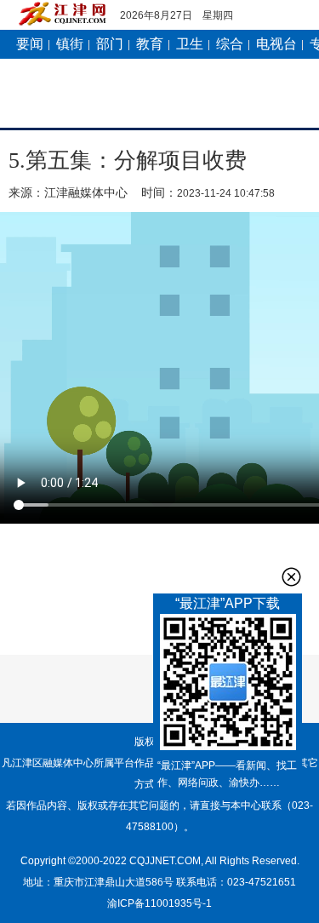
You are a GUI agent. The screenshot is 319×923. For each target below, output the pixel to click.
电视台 (276, 44)
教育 (149, 44)
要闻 (29, 44)
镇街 (69, 44)
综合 (229, 44)
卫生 (189, 44)
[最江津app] (227, 685)
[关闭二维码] (291, 577)
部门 (109, 44)
